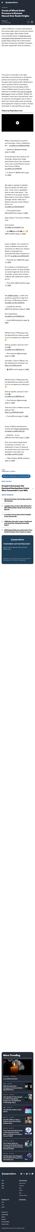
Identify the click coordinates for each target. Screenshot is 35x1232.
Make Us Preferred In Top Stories (15, 476)
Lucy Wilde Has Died (10, 1079)
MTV (3, 1202)
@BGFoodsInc (13, 295)
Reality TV (5, 1199)
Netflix (21, 1190)
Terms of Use (6, 560)
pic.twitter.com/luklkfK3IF (13, 168)
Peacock (21, 1185)
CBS (3, 1188)
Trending (5, 7)
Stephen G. (5, 20)
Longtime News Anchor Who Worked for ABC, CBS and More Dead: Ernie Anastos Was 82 (18, 507)
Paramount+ (22, 1183)
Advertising (5, 1214)
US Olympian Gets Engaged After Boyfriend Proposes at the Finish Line (13, 1157)
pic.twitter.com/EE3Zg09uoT (14, 207)
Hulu (20, 1193)
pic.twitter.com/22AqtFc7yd (14, 227)
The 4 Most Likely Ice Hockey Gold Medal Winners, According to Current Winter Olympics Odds (13, 1145)
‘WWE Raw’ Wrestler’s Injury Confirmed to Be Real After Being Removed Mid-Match (18, 523)
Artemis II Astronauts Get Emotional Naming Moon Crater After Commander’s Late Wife (15, 488)
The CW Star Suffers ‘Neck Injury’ (12, 1110)
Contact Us (5, 1212)
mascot (7, 94)
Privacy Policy (22, 560)
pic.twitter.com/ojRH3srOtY (19, 256)
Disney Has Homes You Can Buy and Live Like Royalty (18, 500)
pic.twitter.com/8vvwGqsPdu (15, 303)
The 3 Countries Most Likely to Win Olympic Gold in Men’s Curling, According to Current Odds (13, 1133)
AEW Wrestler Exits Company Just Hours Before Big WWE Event (13, 1088)
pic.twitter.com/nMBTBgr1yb (14, 349)
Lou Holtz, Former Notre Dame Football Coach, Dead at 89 (17, 515)
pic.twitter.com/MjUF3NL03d (14, 431)
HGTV (3, 1207)
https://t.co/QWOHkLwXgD (14, 412)
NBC (3, 1185)
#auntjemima (24, 429)
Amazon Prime (23, 1195)
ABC (3, 1183)
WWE (4, 1083)
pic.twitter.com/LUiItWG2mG (14, 316)
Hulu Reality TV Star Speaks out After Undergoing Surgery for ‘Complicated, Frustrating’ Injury (12, 1099)
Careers (4, 1219)
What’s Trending (11, 471)
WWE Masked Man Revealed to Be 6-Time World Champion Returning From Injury (18, 531)
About (3, 1217)
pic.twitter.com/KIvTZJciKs (14, 454)
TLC (3, 1205)
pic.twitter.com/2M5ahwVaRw (19, 145)
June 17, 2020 (10, 152)
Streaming (23, 1180)
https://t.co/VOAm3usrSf (13, 365)
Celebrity (6, 1076)
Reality (5, 1094)
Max (20, 1188)
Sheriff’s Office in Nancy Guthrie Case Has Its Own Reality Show (12, 1121)
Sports (5, 1128)
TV (3, 1180)
